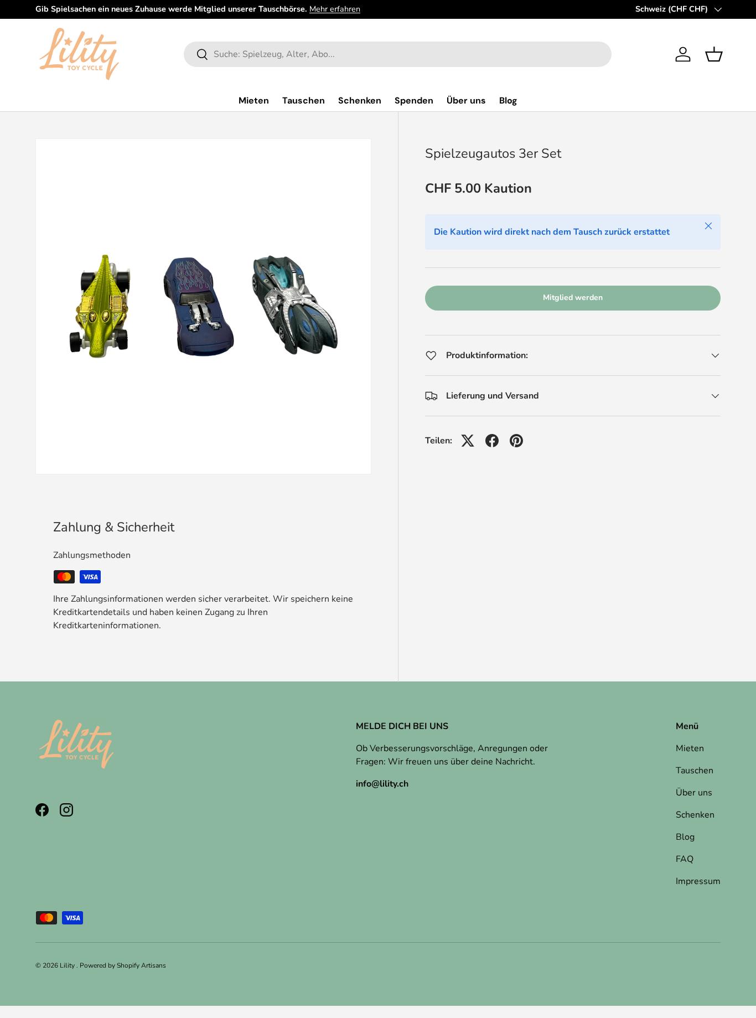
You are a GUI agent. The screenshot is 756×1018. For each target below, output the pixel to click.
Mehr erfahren (334, 8)
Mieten (254, 100)
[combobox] (398, 54)
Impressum (698, 881)
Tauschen (303, 100)
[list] (203, 306)
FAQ (684, 859)
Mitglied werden (573, 297)
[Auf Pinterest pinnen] (516, 440)
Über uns (466, 100)
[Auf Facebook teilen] (492, 440)
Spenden (414, 100)
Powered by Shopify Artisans (123, 965)
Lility (68, 965)
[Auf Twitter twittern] (467, 440)
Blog (508, 100)
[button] (714, 54)
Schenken (359, 100)
